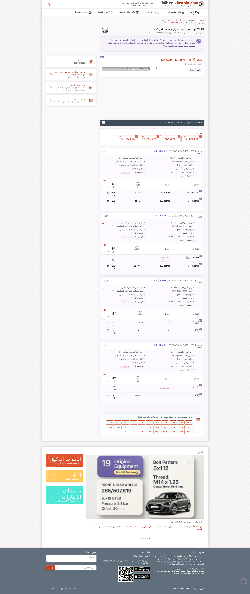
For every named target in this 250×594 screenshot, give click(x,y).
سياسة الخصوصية (53, 589)
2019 (133, 422)
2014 (181, 427)
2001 (165, 432)
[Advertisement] (152, 100)
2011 (157, 427)
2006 (118, 427)
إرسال (50, 568)
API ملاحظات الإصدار (69, 589)
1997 (133, 432)
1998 (141, 432)
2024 (173, 422)
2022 (157, 422)
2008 (133, 427)
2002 (173, 432)
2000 (157, 432)
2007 (125, 427)
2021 (149, 422)
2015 (188, 427)
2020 (141, 422)
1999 (149, 432)
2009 (141, 427)
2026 (188, 422)
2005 (110, 427)
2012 (165, 427)
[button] (125, 20)
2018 (125, 422)
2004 (188, 432)
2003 (181, 432)
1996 (125, 432)
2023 (165, 422)
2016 (110, 422)
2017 (118, 422)
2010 (149, 427)
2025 (181, 422)
